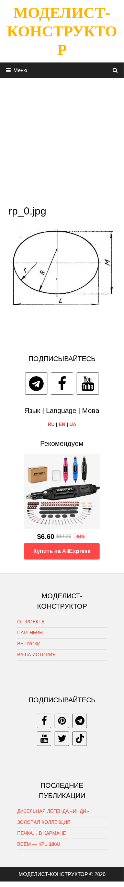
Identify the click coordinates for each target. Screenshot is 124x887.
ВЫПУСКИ (29, 643)
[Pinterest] (62, 721)
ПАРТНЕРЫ (30, 632)
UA (72, 424)
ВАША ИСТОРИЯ (36, 654)
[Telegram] (36, 383)
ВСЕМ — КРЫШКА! (38, 844)
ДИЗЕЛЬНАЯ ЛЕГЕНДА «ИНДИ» (53, 811)
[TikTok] (79, 739)
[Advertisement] (62, 139)
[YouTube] (88, 383)
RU (51, 424)
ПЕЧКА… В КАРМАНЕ (41, 833)
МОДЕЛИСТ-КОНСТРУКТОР (62, 31)
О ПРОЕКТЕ (31, 621)
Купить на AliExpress (62, 551)
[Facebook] (62, 383)
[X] (62, 739)
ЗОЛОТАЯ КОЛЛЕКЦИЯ (43, 822)
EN (62, 424)
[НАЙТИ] (115, 70)
